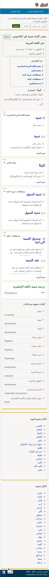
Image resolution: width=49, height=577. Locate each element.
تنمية (39, 320)
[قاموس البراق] (41, 5)
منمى (39, 311)
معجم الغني (36, 70)
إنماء (39, 329)
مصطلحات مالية (34, 79)
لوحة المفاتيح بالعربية (35, 11)
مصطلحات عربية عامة (31, 75)
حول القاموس (16, 11)
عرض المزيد (40, 153)
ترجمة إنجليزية (35, 83)
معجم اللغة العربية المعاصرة (29, 66)
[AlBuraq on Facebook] (3, 573)
